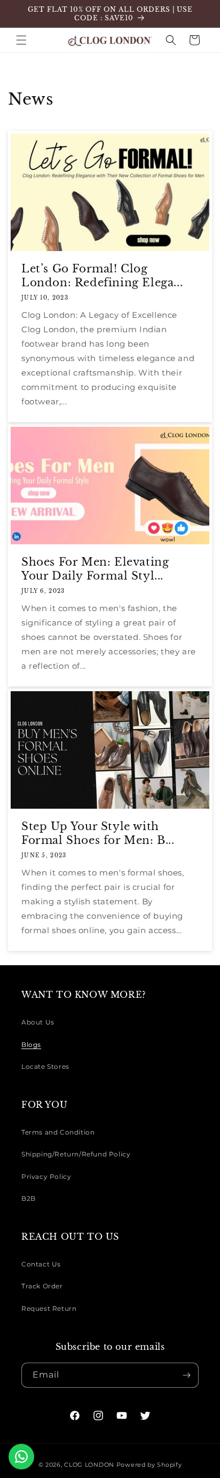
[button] (21, 40)
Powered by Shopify (149, 1464)
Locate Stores (45, 1066)
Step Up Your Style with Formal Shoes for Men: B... (98, 833)
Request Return (48, 1308)
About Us (37, 1022)
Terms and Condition (58, 1132)
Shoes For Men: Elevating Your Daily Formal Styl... (95, 569)
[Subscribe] (186, 1375)
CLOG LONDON (89, 1464)
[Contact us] (21, 1456)
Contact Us (41, 1264)
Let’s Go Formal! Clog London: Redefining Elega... (102, 275)
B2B (28, 1198)
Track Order (42, 1286)
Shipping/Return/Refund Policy (75, 1154)
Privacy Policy (46, 1176)
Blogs (31, 1045)
